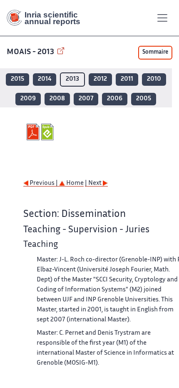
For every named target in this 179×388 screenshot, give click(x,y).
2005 (143, 99)
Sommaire (155, 52)
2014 (44, 79)
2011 (127, 79)
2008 (57, 99)
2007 (86, 99)
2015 (17, 79)
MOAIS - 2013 (31, 52)
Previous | (43, 183)
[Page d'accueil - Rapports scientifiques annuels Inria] (46, 17)
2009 (28, 99)
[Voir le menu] (162, 18)
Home (74, 183)
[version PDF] (34, 132)
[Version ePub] (48, 132)
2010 (154, 79)
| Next (94, 183)
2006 (114, 99)
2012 (100, 79)
